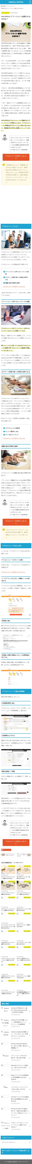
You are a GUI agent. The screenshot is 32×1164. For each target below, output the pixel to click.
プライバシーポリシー (9, 1142)
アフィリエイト (10, 6)
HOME (4, 6)
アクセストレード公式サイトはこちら (16, 157)
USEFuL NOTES (16, 2)
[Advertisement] (16, 204)
